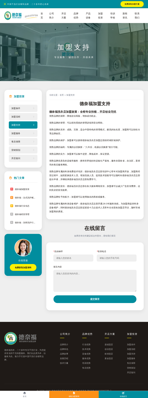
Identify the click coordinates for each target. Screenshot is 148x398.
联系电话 (101, 251)
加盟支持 (70, 95)
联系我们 (137, 15)
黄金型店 (109, 358)
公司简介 (51, 15)
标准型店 (109, 353)
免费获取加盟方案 (132, 4)
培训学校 (112, 15)
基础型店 (109, 344)
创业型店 (109, 349)
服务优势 (86, 358)
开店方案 (63, 15)
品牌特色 (64, 349)
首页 (42, 15)
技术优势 (86, 349)
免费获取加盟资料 (23, 267)
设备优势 (86, 353)
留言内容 (57, 266)
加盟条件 (131, 344)
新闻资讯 (125, 15)
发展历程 (64, 358)
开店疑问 (131, 372)
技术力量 (64, 363)
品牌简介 (64, 344)
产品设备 (88, 15)
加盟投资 (100, 15)
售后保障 (131, 363)
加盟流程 (131, 349)
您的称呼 (58, 251)
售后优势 (86, 368)
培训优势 (86, 363)
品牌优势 (76, 15)
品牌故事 (64, 353)
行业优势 (86, 344)
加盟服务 (131, 358)
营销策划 (131, 368)
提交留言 (95, 299)
